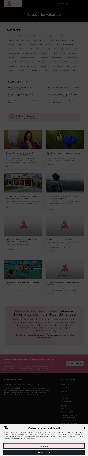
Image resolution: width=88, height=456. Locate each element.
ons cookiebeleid (29, 438)
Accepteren (44, 446)
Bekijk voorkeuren (44, 452)
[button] (83, 428)
